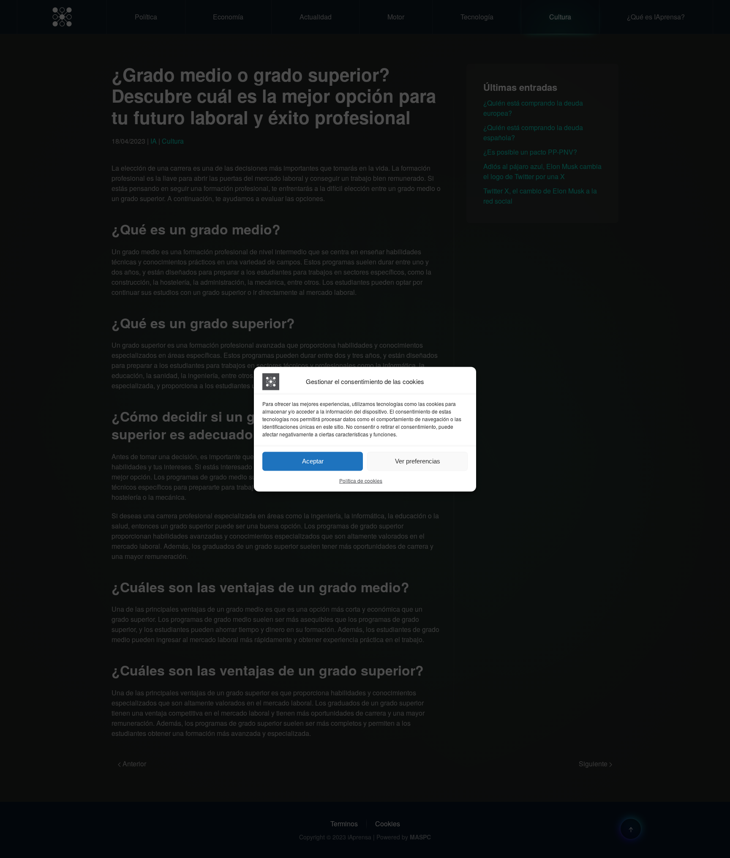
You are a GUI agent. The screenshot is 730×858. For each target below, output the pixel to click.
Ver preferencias (417, 461)
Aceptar (313, 461)
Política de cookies (360, 480)
